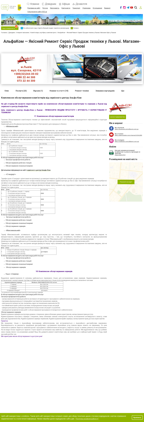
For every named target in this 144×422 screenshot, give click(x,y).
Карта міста (66, 8)
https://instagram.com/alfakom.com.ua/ (127, 141)
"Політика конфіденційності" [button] (87, 419)
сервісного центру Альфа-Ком (39, 170)
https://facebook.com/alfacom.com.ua (126, 129)
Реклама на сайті (33, 8)
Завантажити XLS (120, 155)
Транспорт (76, 8)
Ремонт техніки (82, 91)
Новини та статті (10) (59, 91)
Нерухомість (54, 8)
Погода (45, 8)
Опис (6, 91)
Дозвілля (81, 4)
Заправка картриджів (105, 91)
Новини (34, 4)
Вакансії (107, 8)
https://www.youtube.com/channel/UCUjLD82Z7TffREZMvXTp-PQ (129, 135)
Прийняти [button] (137, 417)
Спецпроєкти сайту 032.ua (37, 12)
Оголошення (97, 8)
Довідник (50, 4)
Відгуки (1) (38, 91)
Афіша (66, 4)
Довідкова (86, 8)
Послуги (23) (21, 91)
